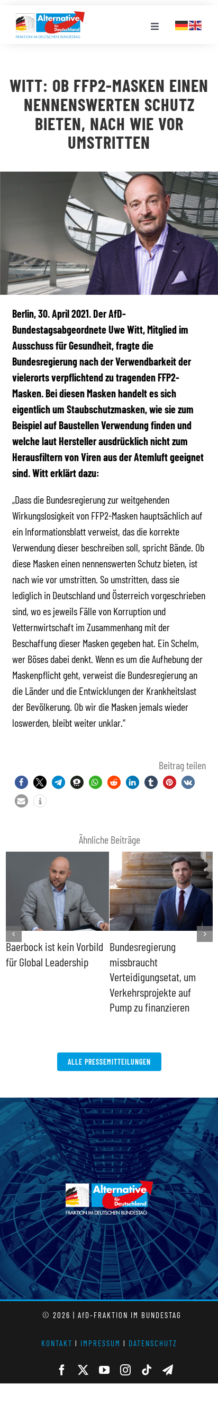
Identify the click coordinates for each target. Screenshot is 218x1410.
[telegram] (167, 1370)
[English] (196, 24)
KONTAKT (56, 1343)
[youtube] (104, 1370)
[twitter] (83, 1370)
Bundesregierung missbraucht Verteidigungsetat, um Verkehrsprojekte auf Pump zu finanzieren (153, 976)
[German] (182, 24)
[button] (21, 782)
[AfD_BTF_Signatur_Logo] (50, 16)
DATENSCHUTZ (153, 1343)
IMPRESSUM (100, 1343)
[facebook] (62, 1370)
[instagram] (125, 1370)
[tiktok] (146, 1370)
